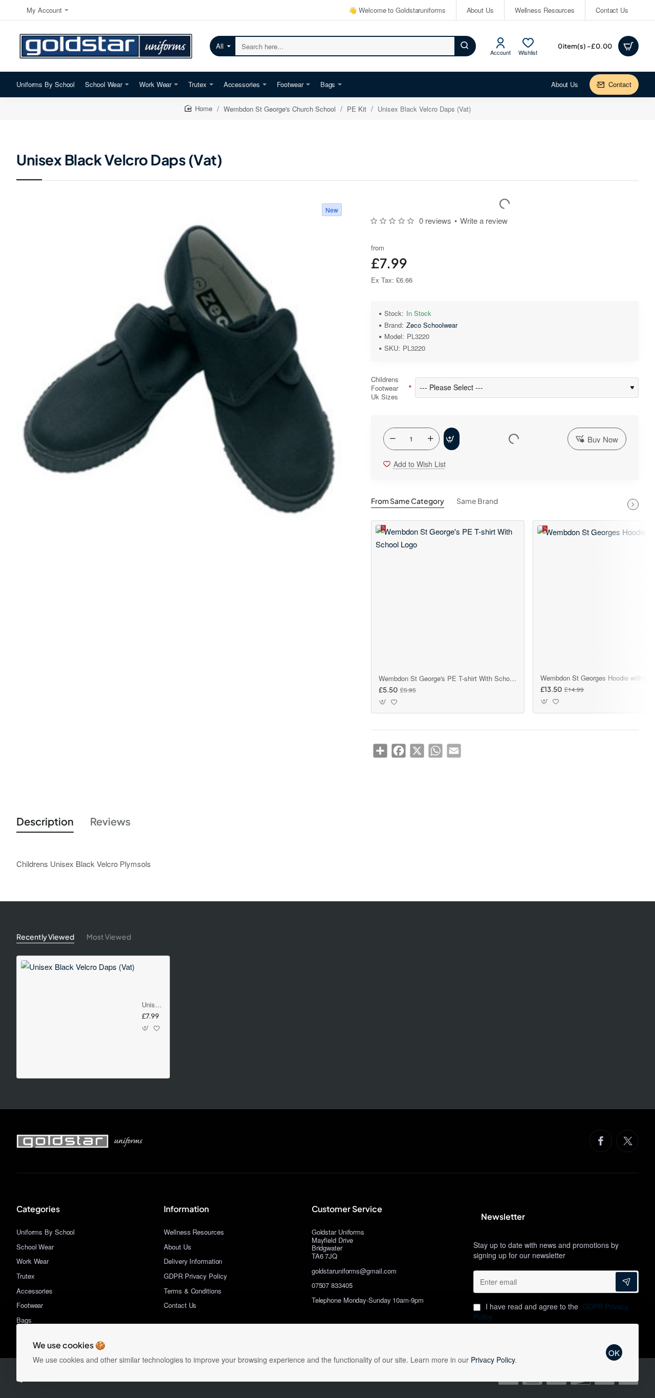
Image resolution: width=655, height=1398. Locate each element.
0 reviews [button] (435, 220)
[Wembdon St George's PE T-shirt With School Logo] (448, 597)
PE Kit (356, 109)
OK (614, 1352)
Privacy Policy (493, 1359)
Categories (38, 1209)
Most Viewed (108, 936)
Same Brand (477, 500)
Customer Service (347, 1209)
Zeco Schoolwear (431, 325)
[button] (452, 439)
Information (186, 1209)
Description (45, 821)
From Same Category (407, 500)
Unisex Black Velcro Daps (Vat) (152, 1005)
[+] (430, 439)
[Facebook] (601, 1141)
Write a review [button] (484, 220)
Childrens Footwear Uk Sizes (385, 388)
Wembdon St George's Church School (280, 109)
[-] (392, 439)
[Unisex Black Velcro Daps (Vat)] (78, 1017)
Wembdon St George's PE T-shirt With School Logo (448, 678)
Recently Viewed (45, 936)
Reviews (110, 821)
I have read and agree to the (550, 1312)
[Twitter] (627, 1141)
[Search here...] (464, 46)
